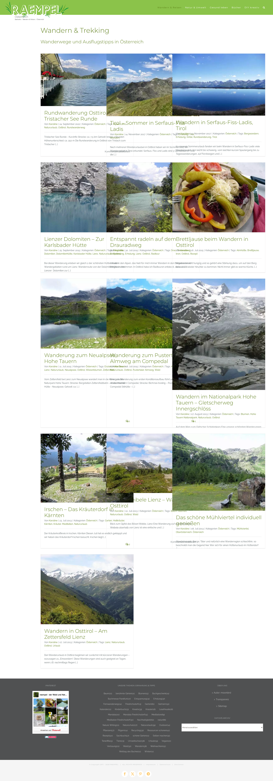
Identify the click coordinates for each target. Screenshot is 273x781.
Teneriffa (107, 741)
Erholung (181, 137)
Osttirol (62, 127)
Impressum (151, 764)
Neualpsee (70, 370)
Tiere (120, 741)
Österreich (99, 124)
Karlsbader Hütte (82, 253)
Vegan (166, 741)
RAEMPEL (114, 764)
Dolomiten (49, 253)
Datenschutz (165, 764)
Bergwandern (251, 133)
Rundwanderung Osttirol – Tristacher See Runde (77, 116)
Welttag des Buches (130, 751)
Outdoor (164, 725)
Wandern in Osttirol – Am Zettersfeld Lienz (75, 634)
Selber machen (161, 735)
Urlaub (56, 645)
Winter (149, 751)
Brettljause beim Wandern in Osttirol (212, 242)
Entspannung (117, 253)
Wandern (115, 137)
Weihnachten (158, 746)
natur (162, 720)
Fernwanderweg (112, 704)
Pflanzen (108, 730)
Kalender (105, 709)
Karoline (53, 124)
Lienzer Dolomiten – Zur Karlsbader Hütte (74, 242)
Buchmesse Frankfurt (119, 698)
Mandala (114, 714)
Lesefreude (166, 709)
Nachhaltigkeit (145, 720)
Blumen (245, 414)
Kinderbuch (122, 709)
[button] (264, 7)
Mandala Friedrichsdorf (135, 714)
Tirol (214, 137)
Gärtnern (163, 704)
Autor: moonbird (222, 692)
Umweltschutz (136, 741)
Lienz (95, 253)
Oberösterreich (184, 532)
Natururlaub (50, 127)
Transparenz (222, 699)
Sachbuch (122, 735)
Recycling (137, 730)
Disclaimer (179, 764)
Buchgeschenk (160, 693)
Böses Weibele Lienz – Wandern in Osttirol (153, 503)
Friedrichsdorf (133, 704)
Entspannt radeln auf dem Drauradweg (143, 242)
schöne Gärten (141, 735)
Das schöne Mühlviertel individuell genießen (218, 520)
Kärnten (48, 524)
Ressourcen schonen (158, 730)
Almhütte (241, 250)
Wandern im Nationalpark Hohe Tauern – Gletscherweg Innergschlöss (216, 402)
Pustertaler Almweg (143, 370)
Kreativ (137, 709)
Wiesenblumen (94, 370)
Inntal (189, 137)
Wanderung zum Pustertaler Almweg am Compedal (146, 358)
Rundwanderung (202, 137)
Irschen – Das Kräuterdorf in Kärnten (79, 512)
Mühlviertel (243, 528)
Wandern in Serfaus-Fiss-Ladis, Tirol (214, 125)
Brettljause (253, 250)
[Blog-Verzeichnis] (50, 737)
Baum (108, 693)
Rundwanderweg (76, 127)
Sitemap (222, 706)
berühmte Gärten (125, 693)
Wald (157, 370)
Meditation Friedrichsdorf (120, 720)
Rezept (193, 253)
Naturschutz (130, 725)
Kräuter (57, 524)
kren (178, 253)
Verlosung (113, 746)
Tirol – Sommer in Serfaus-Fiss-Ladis (148, 126)
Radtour (155, 253)
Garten (149, 704)
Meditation (67, 524)
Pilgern (123, 730)
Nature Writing (111, 725)
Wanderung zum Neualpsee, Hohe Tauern (80, 358)
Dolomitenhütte (64, 253)
